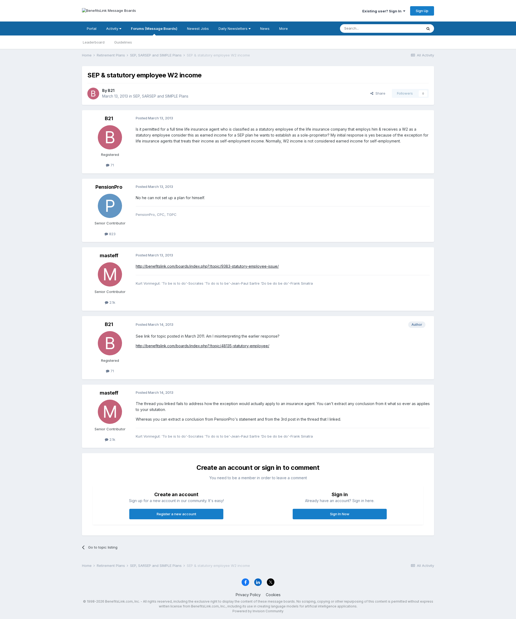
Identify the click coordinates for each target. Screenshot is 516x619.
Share (379, 93)
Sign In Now (339, 514)
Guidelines (123, 42)
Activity (112, 28)
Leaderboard (94, 42)
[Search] (428, 28)
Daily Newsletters (233, 28)
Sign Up (422, 11)
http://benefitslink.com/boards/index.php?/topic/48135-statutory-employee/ (202, 346)
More (283, 28)
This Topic (406, 28)
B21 (111, 90)
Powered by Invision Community (258, 611)
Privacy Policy (248, 594)
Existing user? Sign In (382, 11)
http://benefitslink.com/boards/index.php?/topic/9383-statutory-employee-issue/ (207, 266)
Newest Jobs (198, 28)
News (265, 28)
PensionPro (108, 187)
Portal (91, 28)
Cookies (273, 594)
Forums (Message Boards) (154, 28)
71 (111, 165)
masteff (109, 255)
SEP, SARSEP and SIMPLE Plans (160, 96)
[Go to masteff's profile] (110, 274)
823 (112, 234)
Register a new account (176, 514)
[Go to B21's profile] (93, 93)
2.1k (111, 302)
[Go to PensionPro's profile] (110, 206)
